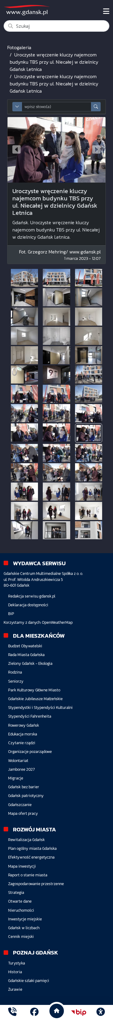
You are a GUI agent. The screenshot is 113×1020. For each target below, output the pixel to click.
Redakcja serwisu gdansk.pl (31, 596)
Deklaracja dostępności (28, 605)
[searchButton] (96, 106)
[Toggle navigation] (106, 11)
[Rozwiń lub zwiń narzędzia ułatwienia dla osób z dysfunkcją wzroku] (100, 1012)
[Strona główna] (12, 1012)
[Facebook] (34, 1012)
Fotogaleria (19, 47)
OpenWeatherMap (57, 622)
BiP (11, 614)
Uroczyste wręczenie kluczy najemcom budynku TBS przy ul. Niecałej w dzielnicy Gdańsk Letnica (54, 62)
